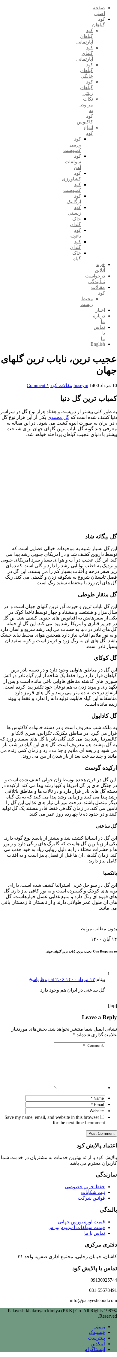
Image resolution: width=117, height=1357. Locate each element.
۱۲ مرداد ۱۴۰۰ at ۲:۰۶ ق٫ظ (67, 979)
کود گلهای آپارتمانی (84, 53)
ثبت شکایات (93, 1192)
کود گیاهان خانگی (86, 70)
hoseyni (81, 385)
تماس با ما (94, 1233)
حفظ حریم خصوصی (85, 1186)
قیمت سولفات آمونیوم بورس (76, 1227)
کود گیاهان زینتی (86, 87)
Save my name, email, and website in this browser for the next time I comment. (54, 1120)
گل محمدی (58, 417)
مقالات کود (61, 385)
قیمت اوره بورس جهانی (81, 1221)
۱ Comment (38, 385)
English (98, 344)
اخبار (100, 310)
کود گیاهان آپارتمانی (84, 36)
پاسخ (34, 979)
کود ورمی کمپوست (72, 144)
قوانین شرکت (91, 1198)
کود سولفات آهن (73, 161)
